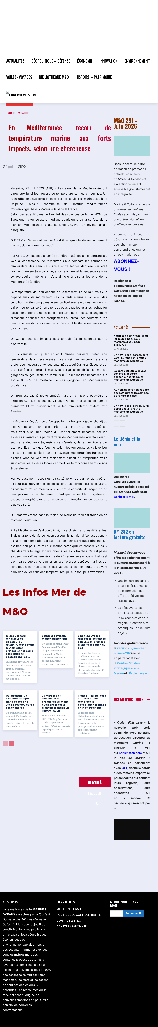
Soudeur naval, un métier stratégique (54, 637)
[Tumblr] (105, 176)
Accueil (11, 112)
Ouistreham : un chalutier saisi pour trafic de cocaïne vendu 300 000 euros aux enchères (20, 701)
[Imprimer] (96, 176)
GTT (124, 768)
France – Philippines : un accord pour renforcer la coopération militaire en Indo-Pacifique (92, 701)
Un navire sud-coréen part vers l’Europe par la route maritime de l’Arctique (131, 357)
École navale (138, 673)
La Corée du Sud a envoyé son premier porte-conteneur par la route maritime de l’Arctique (130, 375)
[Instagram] (134, 932)
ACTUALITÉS (24, 112)
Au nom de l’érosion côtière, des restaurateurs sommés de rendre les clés (131, 392)
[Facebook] (34, 176)
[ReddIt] (78, 176)
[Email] (87, 176)
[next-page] (11, 743)
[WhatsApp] (60, 176)
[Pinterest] (51, 176)
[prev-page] (5, 743)
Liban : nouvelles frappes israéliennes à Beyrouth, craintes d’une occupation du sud (92, 641)
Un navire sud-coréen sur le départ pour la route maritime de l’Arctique (132, 408)
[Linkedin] (69, 176)
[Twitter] (43, 176)
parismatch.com (130, 753)
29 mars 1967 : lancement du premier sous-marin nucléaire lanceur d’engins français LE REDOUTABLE (55, 703)
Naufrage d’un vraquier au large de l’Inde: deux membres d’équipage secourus (131, 340)
